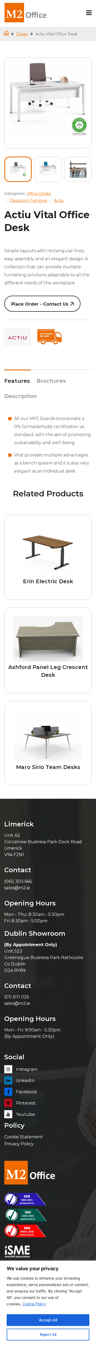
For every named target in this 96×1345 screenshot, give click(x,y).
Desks (22, 34)
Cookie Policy (34, 1304)
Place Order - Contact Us (39, 304)
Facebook (26, 1091)
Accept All (48, 1320)
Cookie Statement (23, 1136)
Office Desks (39, 193)
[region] (48, 1303)
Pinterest (25, 1103)
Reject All (48, 1334)
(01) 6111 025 (16, 997)
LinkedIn (25, 1080)
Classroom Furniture (28, 200)
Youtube (25, 1114)
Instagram (26, 1069)
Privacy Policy (19, 1143)
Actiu (58, 200)
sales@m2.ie (17, 887)
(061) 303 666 (18, 881)
